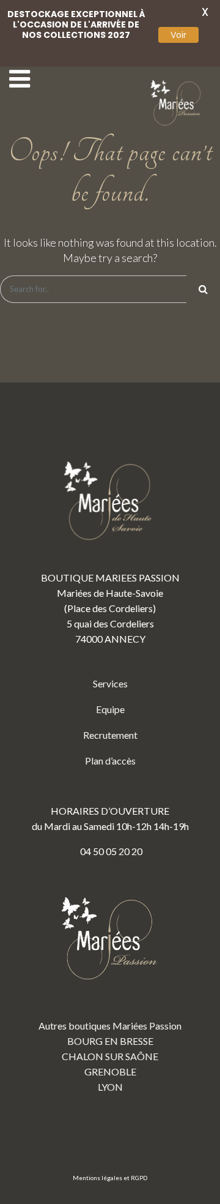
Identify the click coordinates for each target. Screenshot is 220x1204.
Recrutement (110, 735)
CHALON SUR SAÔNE (110, 1056)
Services (110, 683)
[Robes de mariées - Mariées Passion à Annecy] (177, 103)
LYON (110, 1087)
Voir (178, 35)
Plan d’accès (110, 760)
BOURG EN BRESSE (110, 1041)
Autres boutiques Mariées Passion (110, 1025)
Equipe (110, 709)
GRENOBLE (110, 1071)
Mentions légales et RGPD (110, 1177)
